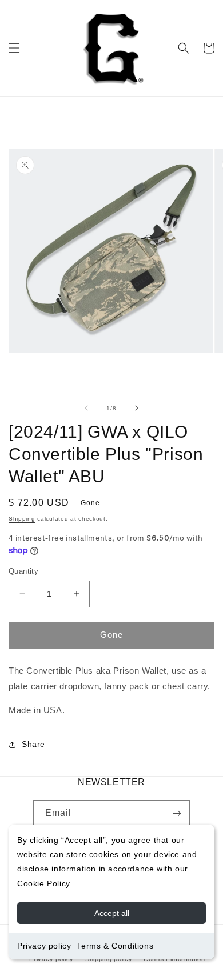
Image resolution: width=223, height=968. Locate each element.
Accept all (111, 913)
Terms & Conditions (115, 945)
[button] (14, 48)
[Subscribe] (176, 813)
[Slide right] (136, 408)
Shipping (22, 518)
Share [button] (33, 744)
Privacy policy (44, 945)
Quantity (23, 571)
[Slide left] (86, 408)
